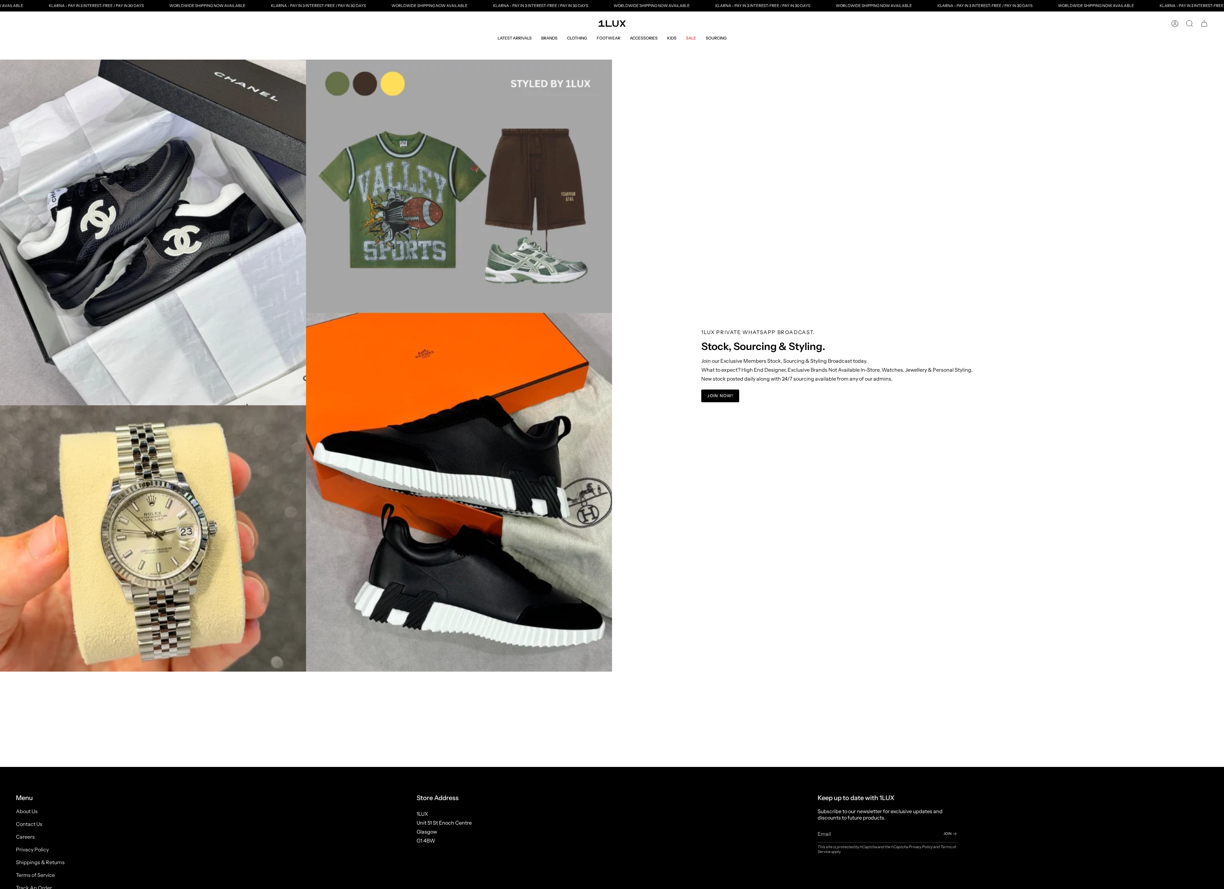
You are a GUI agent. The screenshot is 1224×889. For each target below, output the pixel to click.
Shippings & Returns (40, 862)
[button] (514, 38)
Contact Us (29, 824)
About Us (27, 811)
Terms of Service (35, 875)
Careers (25, 837)
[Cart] (1204, 23)
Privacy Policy (32, 849)
